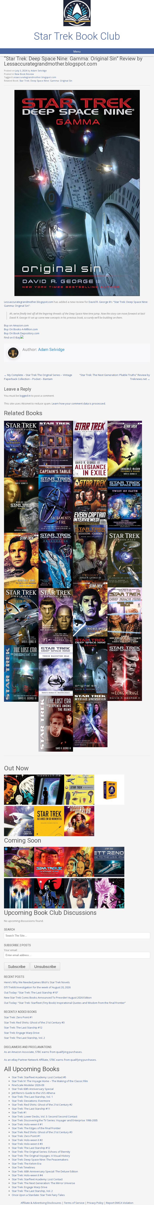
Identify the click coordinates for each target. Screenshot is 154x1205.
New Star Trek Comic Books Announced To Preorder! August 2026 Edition (48, 997)
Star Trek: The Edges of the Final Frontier (36, 1128)
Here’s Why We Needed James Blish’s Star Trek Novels (37, 982)
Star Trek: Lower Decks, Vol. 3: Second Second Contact (44, 1116)
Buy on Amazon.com (16, 325)
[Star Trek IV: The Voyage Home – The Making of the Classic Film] (49, 876)
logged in (25, 395)
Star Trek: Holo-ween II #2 (27, 1140)
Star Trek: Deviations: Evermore (31, 1101)
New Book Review (24, 73)
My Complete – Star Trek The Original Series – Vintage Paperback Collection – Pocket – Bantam (38, 377)
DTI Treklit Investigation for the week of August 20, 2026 (37, 987)
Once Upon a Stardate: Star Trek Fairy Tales (38, 1195)
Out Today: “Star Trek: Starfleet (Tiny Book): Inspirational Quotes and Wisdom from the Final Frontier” (65, 1003)
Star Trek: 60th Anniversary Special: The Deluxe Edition (45, 1171)
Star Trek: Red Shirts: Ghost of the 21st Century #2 (42, 1104)
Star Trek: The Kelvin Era (26, 1163)
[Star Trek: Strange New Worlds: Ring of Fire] (79, 835)
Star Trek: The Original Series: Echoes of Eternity (41, 1151)
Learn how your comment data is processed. (79, 403)
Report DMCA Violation (119, 1203)
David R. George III (100, 302)
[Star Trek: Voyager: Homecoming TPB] (49, 804)
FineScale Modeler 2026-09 (28, 1085)
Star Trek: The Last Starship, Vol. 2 (24, 1038)
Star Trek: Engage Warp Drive (22, 1033)
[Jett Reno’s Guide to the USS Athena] (109, 876)
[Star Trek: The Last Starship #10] (19, 804)
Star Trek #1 (19, 1112)
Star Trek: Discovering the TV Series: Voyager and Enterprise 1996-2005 (55, 1120)
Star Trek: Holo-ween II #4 (27, 1175)
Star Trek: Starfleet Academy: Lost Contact (37, 1179)
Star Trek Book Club (77, 36)
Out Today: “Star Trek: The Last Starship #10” (31, 992)
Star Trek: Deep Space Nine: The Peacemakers (40, 1159)
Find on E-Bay (12, 337)
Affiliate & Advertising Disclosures (41, 1203)
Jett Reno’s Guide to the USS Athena (33, 1093)
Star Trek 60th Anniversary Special (33, 1089)
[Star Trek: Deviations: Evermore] (49, 907)
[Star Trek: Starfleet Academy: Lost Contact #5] (19, 876)
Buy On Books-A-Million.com (21, 329)
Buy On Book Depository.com (21, 333)
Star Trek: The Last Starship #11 (31, 1108)
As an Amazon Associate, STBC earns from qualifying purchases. (43, 1052)
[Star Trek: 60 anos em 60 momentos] (49, 835)
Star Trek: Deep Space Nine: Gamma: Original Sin (45, 80)
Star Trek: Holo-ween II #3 (27, 1144)
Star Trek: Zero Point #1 (18, 1017)
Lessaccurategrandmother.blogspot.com (34, 77)
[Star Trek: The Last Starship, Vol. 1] (19, 907)
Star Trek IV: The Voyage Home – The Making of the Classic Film (50, 1081)
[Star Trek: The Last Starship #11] (109, 907)
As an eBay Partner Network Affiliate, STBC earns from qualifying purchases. (50, 1060)
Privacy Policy (95, 1203)
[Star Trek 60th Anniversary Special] (79, 876)
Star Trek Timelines (23, 1167)
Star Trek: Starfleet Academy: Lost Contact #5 (39, 1077)
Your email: (10, 950)
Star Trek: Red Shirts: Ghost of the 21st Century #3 (34, 1022)
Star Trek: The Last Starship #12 (23, 1027)
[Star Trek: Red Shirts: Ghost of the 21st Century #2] (79, 907)
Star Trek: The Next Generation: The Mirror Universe (43, 1183)
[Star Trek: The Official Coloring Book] (19, 835)
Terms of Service (74, 1203)
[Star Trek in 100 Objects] (79, 804)
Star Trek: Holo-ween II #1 (27, 1124)
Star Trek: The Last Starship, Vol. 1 (32, 1097)
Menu (77, 51)
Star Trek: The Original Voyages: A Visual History (41, 1156)
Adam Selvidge (39, 70)
